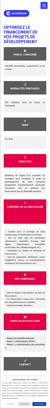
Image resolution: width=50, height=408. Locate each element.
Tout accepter (39, 404)
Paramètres (10, 404)
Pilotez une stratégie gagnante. (21, 338)
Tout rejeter (24, 404)
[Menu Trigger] (44, 5)
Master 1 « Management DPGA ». (21, 341)
